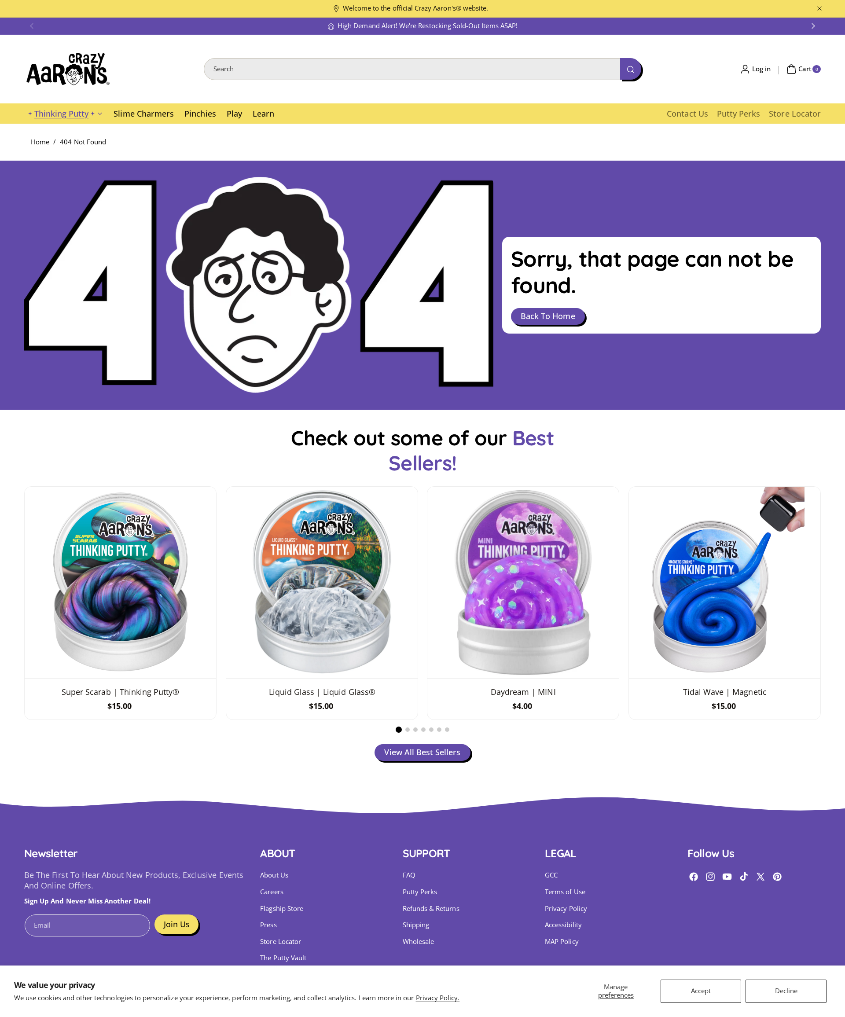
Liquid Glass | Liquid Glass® (321, 692)
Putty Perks (420, 891)
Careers (271, 891)
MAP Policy (562, 941)
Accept (701, 990)
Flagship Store (281, 908)
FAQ (409, 875)
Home (40, 142)
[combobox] (422, 69)
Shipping (416, 924)
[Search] (630, 68)
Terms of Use (565, 891)
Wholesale (418, 941)
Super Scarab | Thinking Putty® (121, 692)
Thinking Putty (61, 113)
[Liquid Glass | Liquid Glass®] (322, 582)
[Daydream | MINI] (523, 582)
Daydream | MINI (523, 692)
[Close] (819, 9)
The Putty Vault (283, 957)
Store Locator (280, 941)
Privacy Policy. (438, 997)
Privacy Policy (566, 908)
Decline (786, 990)
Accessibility (563, 924)
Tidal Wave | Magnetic (724, 692)
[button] (31, 26)
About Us (274, 875)
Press (268, 924)
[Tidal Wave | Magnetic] (724, 582)
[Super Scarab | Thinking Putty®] (120, 582)
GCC (551, 875)
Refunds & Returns (431, 908)
